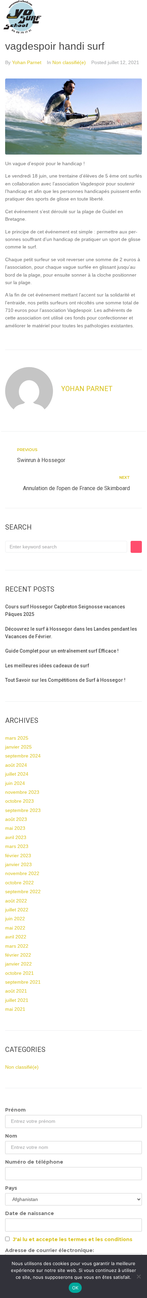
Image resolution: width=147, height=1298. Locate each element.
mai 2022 (15, 928)
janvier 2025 (18, 747)
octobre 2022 (19, 882)
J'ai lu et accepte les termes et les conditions (72, 1239)
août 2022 (16, 900)
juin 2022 (15, 918)
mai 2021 (15, 1009)
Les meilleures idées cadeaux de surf (47, 665)
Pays (11, 1188)
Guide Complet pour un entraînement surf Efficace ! (62, 651)
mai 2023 (15, 828)
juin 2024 (15, 783)
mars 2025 (16, 738)
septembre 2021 (23, 982)
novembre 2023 (22, 792)
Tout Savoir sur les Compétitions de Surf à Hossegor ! (65, 680)
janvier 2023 (18, 864)
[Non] (138, 1276)
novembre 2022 (22, 873)
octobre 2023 (19, 801)
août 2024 (16, 765)
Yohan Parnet (26, 62)
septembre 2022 (23, 891)
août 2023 (16, 819)
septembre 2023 (23, 810)
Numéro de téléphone (34, 1162)
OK (75, 1287)
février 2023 (18, 855)
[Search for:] (66, 547)
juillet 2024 (16, 774)
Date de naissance (29, 1213)
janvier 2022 (18, 964)
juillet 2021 (16, 1000)
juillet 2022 (16, 909)
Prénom (15, 1110)
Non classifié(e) (69, 62)
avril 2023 (15, 837)
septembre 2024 (23, 756)
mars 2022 (16, 946)
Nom (11, 1136)
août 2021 (16, 991)
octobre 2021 (19, 973)
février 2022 (18, 955)
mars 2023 (16, 846)
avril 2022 (15, 936)
